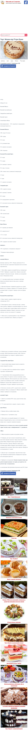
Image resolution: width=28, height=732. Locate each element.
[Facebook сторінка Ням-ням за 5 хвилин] (26, 1)
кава (12, 60)
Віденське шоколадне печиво (14, 517)
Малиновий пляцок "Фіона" (14, 663)
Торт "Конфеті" (14, 558)
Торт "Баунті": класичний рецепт (14, 728)
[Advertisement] (14, 19)
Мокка (16, 60)
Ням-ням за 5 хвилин (13, 1)
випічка (3, 60)
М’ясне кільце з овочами (14, 622)
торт (8, 60)
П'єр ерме (22, 60)
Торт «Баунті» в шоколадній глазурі (14, 642)
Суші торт (14, 538)
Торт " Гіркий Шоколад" (14, 497)
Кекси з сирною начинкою (14, 579)
